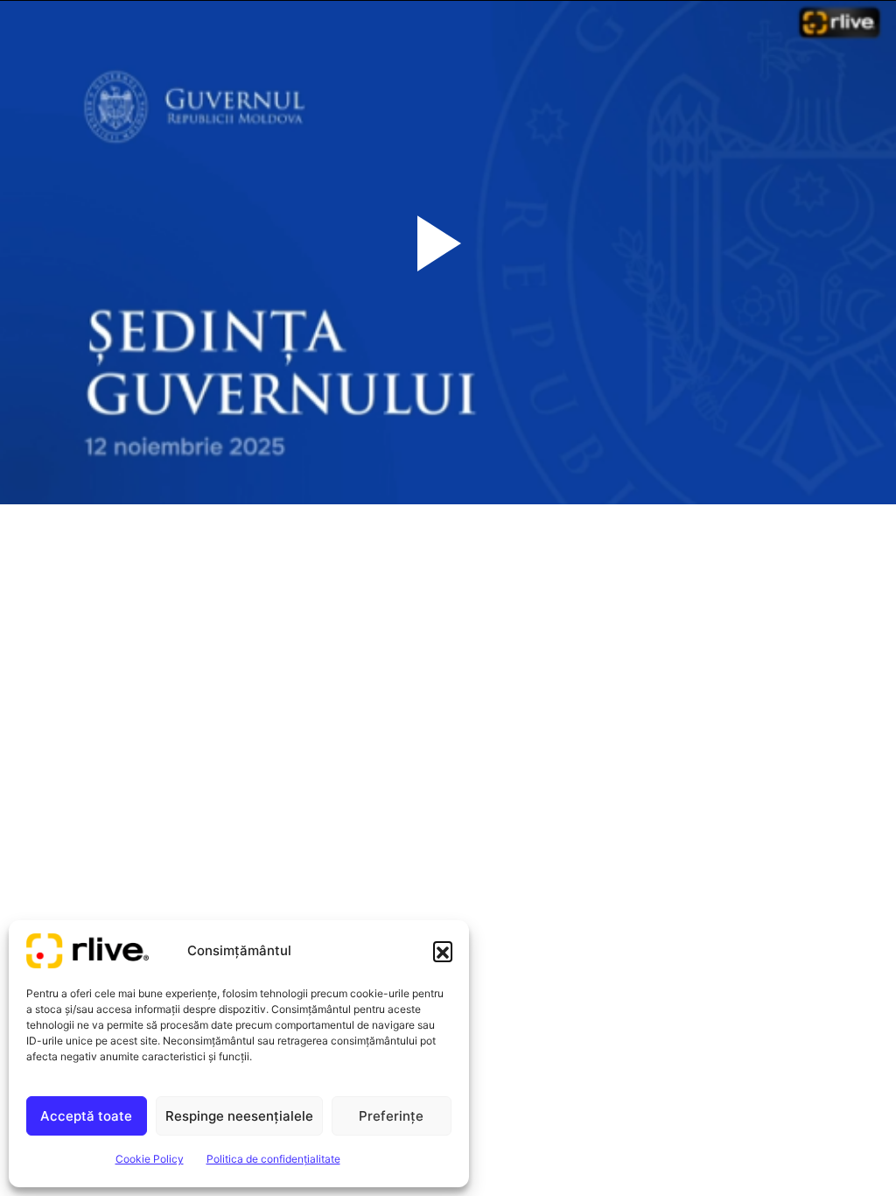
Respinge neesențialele (239, 1116)
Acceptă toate (86, 1116)
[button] (443, 951)
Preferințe (391, 1116)
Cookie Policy (150, 1158)
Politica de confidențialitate (273, 1158)
